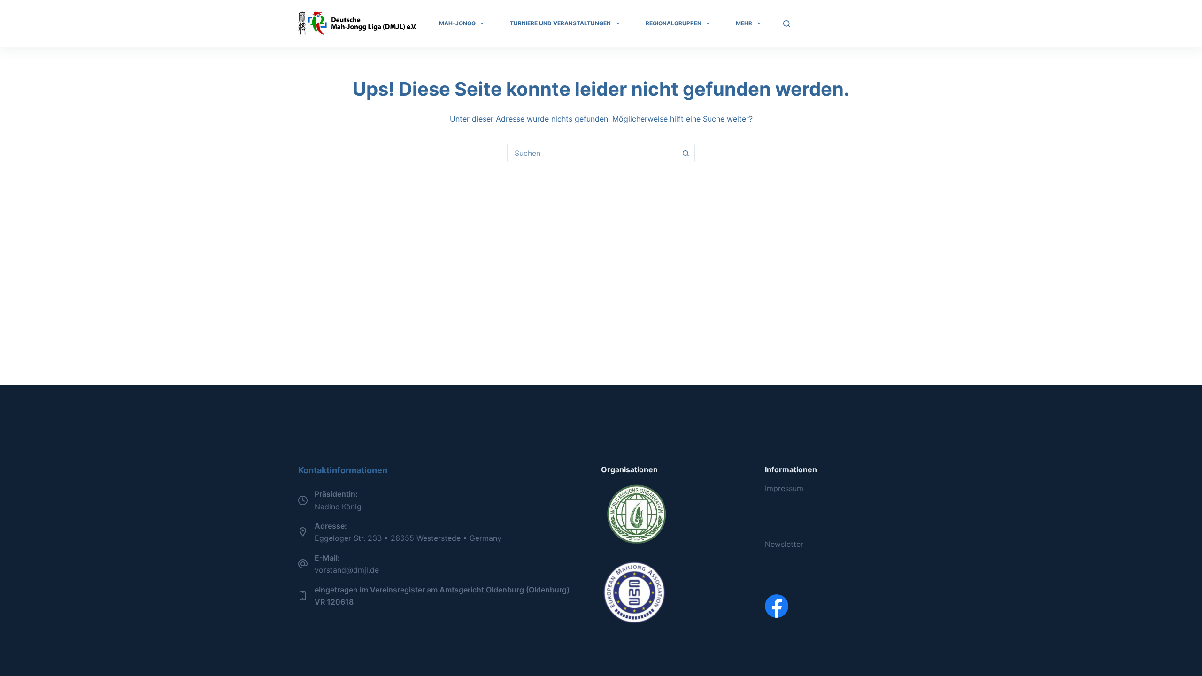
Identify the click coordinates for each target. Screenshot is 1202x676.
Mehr (744, 23)
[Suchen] (786, 23)
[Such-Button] (685, 153)
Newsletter (784, 544)
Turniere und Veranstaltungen (560, 23)
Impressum (784, 488)
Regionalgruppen (673, 23)
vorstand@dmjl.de (347, 570)
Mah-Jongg (457, 23)
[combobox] (592, 153)
